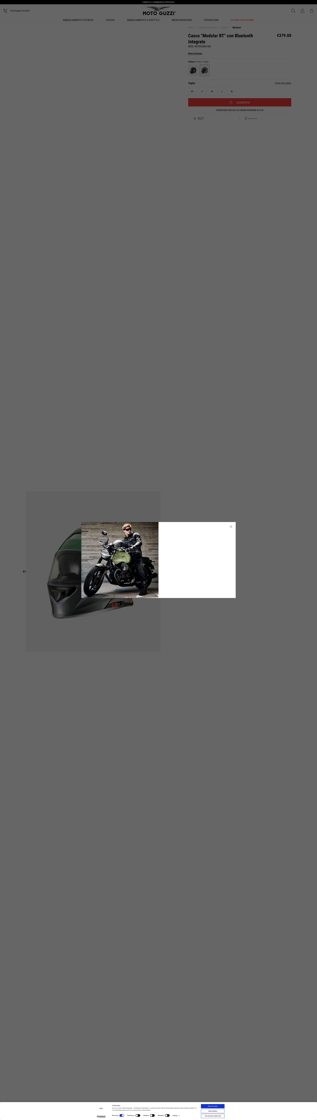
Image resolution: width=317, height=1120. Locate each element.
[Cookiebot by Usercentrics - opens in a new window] (101, 1117)
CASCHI (110, 20)
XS (192, 91)
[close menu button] (231, 526)
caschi (224, 27)
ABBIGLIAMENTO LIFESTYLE (143, 20)
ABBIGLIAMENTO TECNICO (78, 20)
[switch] (138, 1115)
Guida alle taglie (283, 83)
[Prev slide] (25, 571)
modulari (237, 27)
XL (232, 91)
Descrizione (195, 53)
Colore (191, 61)
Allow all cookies (213, 1106)
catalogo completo (207, 27)
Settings (175, 1115)
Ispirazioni (211, 20)
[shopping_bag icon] (312, 11)
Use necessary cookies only (213, 1116)
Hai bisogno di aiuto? (20, 10)
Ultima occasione (242, 20)
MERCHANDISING (182, 20)
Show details (146, 1110)
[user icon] (302, 11)
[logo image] (159, 10)
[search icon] (293, 11)
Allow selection (212, 1111)
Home (191, 27)
